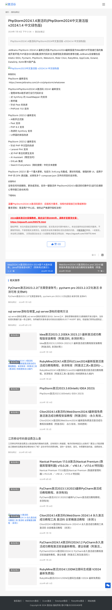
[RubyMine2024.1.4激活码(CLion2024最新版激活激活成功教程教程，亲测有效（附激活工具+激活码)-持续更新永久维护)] (22, 368)
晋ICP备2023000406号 (71, 605)
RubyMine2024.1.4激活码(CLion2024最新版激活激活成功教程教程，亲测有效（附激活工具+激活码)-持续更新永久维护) (72, 363)
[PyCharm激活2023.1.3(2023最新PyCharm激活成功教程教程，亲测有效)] (22, 495)
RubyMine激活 (77, 601)
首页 (7, 12)
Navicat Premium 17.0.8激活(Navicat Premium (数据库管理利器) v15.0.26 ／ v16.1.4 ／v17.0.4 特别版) (72, 463)
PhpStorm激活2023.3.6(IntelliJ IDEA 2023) (67, 388)
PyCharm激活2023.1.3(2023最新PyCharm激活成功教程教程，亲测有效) (71, 490)
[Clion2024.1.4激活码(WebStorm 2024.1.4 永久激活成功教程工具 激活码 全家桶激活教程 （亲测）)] (22, 522)
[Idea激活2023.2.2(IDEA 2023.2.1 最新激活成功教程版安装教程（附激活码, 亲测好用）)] (22, 341)
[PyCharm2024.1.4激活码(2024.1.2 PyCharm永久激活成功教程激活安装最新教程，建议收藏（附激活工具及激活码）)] (22, 549)
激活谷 (50, 605)
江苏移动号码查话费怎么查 (24, 438)
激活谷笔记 (40, 31)
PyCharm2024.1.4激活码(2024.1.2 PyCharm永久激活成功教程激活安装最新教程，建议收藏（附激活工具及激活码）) (72, 544)
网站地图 (91, 601)
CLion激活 (46, 601)
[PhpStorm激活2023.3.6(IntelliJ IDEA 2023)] (22, 395)
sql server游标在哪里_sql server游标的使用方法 (38, 311)
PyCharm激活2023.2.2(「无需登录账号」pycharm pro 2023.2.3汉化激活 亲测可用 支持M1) (55, 289)
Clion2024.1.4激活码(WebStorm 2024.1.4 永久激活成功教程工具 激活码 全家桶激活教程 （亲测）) (72, 517)
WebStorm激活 (32, 601)
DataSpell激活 (61, 601)
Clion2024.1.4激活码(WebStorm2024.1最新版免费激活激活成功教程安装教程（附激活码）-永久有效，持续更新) (72, 413)
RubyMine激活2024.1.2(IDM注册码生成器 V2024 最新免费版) (70, 571)
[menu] (104, 4)
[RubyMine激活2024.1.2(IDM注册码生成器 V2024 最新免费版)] (22, 576)
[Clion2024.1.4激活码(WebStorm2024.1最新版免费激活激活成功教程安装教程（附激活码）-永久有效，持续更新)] (22, 419)
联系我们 (82, 230)
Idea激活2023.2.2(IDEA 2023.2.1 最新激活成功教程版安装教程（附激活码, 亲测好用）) (70, 336)
